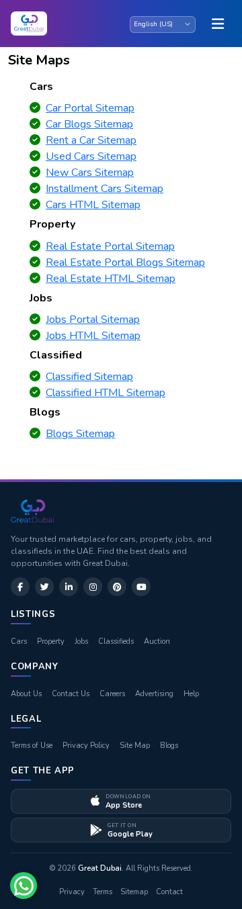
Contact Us (70, 694)
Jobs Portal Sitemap (93, 319)
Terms (102, 892)
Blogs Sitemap (80, 433)
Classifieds (116, 641)
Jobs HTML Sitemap (93, 335)
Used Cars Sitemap (91, 156)
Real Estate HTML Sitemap (110, 278)
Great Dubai (100, 868)
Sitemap (134, 892)
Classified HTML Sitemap (105, 392)
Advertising (154, 694)
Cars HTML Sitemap (93, 204)
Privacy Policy (86, 745)
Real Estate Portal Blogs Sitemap (125, 262)
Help (191, 694)
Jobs (81, 641)
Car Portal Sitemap (90, 108)
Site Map (135, 745)
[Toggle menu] (217, 23)
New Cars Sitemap (90, 172)
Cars (19, 641)
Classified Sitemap (89, 376)
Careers (112, 694)
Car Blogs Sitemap (89, 124)
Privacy (72, 892)
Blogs (169, 745)
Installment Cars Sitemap (104, 188)
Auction (157, 641)
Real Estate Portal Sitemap (110, 246)
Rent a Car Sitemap (91, 140)
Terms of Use (31, 745)
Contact (169, 892)
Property (51, 641)
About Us (26, 694)
